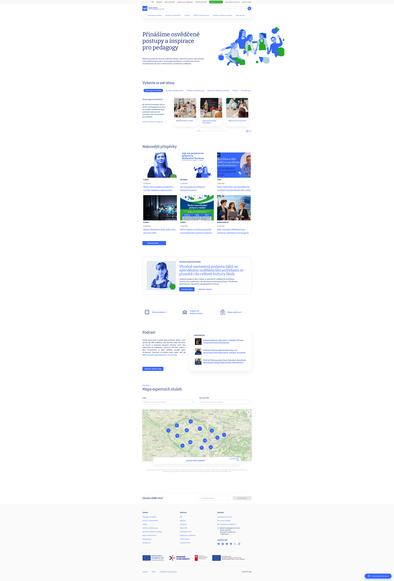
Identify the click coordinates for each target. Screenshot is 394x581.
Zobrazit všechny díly (152, 369)
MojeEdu (159, 2)
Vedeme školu (247, 2)
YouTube (173, 355)
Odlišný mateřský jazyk (201, 15)
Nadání (187, 15)
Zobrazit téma (186, 289)
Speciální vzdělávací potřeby (222, 15)
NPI (152, 2)
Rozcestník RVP (170, 2)
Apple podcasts (161, 355)
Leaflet (146, 410)
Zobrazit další (153, 243)
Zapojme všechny (216, 2)
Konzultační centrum (232, 2)
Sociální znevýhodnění (173, 15)
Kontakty (146, 385)
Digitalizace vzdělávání (185, 2)
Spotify (151, 355)
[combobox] (168, 402)
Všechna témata (205, 289)
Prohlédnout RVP (201, 2)
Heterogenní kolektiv (155, 15)
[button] (182, 446)
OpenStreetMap (163, 410)
